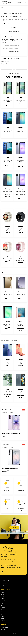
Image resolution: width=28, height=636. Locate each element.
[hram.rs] (6, 2)
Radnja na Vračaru (5, 61)
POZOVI (13, 27)
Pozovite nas (4, 629)
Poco (2, 603)
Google (3, 609)
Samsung (3, 594)
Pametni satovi (4, 583)
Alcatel (2, 605)
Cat (2, 612)
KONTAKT (14, 527)
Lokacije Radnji (4, 627)
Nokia (2, 598)
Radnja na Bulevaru (6, 64)
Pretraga (19, 2)
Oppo (2, 616)
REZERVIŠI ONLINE (13, 31)
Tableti (2, 585)
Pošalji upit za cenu (14, 51)
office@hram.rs (4, 556)
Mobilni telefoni (5, 580)
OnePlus (3, 607)
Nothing (3, 620)
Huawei (3, 601)
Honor (2, 618)
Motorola (3, 614)
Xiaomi (2, 596)
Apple (2, 592)
